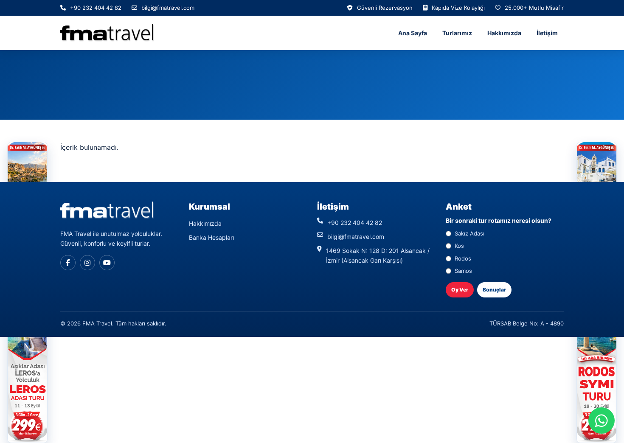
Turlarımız (457, 32)
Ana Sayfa (412, 32)
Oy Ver (459, 289)
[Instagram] (87, 262)
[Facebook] (68, 262)
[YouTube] (107, 262)
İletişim (547, 32)
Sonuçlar (494, 289)
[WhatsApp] (601, 420)
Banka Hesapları (211, 237)
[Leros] (27, 369)
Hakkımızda (504, 32)
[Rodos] (596, 369)
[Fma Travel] (107, 33)
